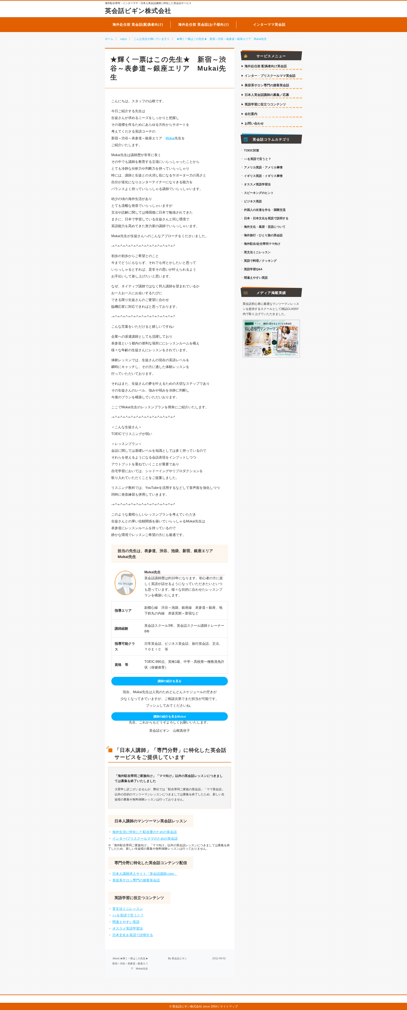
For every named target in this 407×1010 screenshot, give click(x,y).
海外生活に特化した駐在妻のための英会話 (144, 832)
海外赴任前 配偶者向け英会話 (266, 66)
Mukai (170, 138)
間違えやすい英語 (125, 922)
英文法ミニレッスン (127, 909)
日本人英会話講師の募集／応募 (267, 95)
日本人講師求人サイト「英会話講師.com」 (144, 874)
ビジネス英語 (253, 201)
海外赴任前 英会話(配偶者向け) (138, 24)
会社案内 (251, 114)
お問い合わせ (254, 123)
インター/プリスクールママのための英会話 (145, 838)
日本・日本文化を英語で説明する (266, 218)
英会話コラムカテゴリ (271, 139)
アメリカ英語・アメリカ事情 (263, 167)
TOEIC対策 (251, 150)
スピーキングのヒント (259, 192)
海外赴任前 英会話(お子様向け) (203, 24)
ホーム (109, 39)
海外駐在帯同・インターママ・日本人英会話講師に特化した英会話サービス (148, 3)
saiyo (123, 39)
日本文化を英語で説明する (132, 935)
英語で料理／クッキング (260, 260)
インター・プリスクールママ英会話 (270, 75)
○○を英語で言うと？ (128, 915)
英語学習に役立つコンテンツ (265, 104)
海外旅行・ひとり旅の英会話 (263, 235)
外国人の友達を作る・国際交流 (265, 209)
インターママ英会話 (269, 24)
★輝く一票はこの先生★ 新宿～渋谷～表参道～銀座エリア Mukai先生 (222, 39)
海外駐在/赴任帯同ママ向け (262, 243)
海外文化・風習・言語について (265, 226)
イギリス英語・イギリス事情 (263, 176)
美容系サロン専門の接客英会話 (136, 880)
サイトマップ (229, 1006)
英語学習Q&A (253, 269)
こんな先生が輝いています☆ (152, 39)
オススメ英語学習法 (127, 928)
